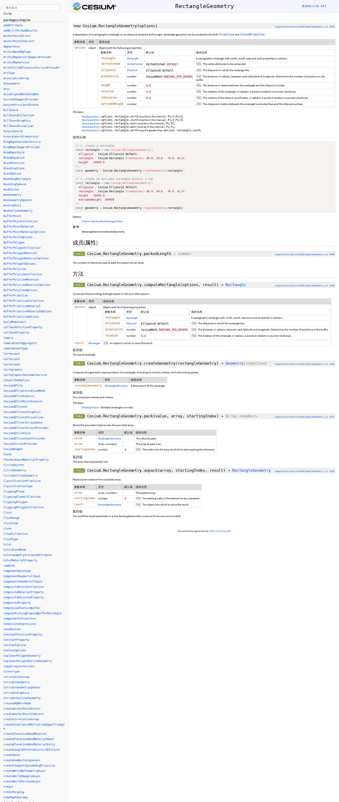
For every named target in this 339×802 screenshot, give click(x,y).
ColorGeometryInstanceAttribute (27, 555)
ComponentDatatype (17, 571)
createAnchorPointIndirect (23, 714)
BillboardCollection (18, 115)
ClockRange (11, 518)
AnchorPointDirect (17, 36)
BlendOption (12, 173)
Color (7, 544)
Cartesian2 (11, 353)
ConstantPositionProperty (22, 634)
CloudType (10, 539)
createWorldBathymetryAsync (24, 771)
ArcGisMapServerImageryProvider (27, 57)
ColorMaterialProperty (20, 560)
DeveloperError (91, 116)
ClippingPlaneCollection (22, 496)
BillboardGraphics (17, 120)
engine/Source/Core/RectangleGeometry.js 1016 (305, 26)
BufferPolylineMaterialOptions (26, 285)
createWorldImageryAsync (22, 776)
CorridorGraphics (16, 692)
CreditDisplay (13, 792)
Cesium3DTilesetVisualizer (23, 417)
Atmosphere (11, 83)
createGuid (11, 755)
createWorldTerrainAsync (22, 781)
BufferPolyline (14, 269)
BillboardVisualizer (18, 126)
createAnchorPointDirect (22, 708)
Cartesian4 (11, 364)
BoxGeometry (12, 194)
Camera (8, 338)
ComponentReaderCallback (22, 576)
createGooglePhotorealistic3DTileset (31, 749)
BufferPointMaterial (18, 226)
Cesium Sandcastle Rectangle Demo (102, 221)
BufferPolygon (13, 242)
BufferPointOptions (18, 237)
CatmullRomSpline (16, 380)
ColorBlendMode (14, 549)
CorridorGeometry (16, 682)
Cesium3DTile (13, 385)
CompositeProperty (17, 602)
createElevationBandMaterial (25, 733)
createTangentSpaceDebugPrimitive (29, 765)
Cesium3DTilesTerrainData (22, 422)
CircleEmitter (13, 465)
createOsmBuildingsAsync (22, 760)
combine (9, 565)
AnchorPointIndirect (18, 41)
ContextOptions (14, 650)
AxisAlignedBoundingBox (21, 94)
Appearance (11, 46)
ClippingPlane (13, 491)
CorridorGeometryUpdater (22, 687)
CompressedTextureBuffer (22, 608)
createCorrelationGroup (21, 719)
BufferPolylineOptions (20, 290)
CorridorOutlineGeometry (22, 698)
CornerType (11, 671)
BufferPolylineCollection (22, 274)
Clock (7, 512)
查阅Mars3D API (314, 6)
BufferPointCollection (20, 221)
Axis (6, 89)
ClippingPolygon (15, 502)
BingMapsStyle (13, 152)
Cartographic (13, 369)
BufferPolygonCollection (22, 247)
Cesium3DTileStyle (17, 433)
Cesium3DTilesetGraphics (22, 412)
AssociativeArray (16, 78)
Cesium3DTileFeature (18, 396)
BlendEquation (13, 157)
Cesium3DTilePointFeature (22, 401)
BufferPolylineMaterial (21, 279)
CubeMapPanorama (15, 797)
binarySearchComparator (21, 136)
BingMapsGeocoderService (22, 141)
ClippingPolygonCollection (23, 507)
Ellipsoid (132, 70)
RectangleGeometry (116, 385)
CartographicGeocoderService (25, 375)
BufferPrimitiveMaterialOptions (27, 311)
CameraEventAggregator (20, 343)
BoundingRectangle (17, 179)
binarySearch (13, 131)
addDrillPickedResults (20, 30)
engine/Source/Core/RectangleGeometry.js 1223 (305, 364)
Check (7, 454)
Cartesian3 (11, 359)
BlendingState (13, 168)
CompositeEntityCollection (23, 586)
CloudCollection (15, 534)
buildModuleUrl (14, 322)
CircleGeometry (14, 470)
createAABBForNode (17, 703)
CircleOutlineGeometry (20, 475)
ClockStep (10, 523)
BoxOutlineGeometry (18, 210)
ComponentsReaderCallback (22, 581)
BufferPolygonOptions (19, 263)
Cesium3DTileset (15, 406)
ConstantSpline (14, 645)
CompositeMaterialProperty (23, 592)
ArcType (9, 73)
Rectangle (133, 58)
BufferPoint (12, 216)
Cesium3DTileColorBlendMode (24, 390)
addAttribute (13, 25)
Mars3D (227, 531)
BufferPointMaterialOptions (24, 232)
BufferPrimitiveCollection (23, 300)
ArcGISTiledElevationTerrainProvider (31, 67)
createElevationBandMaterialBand (28, 739)
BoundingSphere (14, 184)
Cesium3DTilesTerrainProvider (26, 428)
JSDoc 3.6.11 (215, 531)
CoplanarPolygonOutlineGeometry (27, 661)
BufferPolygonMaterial (20, 253)
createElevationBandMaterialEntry (29, 744)
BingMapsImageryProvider (22, 147)
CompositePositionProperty (23, 597)
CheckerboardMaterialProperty (26, 459)
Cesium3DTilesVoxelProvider (24, 438)
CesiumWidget (13, 449)
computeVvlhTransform (19, 618)
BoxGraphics (12, 205)
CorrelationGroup (16, 677)
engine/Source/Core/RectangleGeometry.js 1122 (305, 471)
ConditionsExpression (19, 624)
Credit (8, 786)
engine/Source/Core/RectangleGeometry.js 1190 (305, 285)
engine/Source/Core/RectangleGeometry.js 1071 (305, 417)
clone (7, 528)
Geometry (235, 363)
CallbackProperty (16, 332)
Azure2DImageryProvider (21, 99)
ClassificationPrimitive (22, 481)
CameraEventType (15, 348)
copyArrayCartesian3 (18, 666)
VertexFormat (135, 64)
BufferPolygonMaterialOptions (26, 258)
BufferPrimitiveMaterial (22, 306)
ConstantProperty (16, 639)
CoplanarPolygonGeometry (22, 655)
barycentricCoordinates (21, 104)
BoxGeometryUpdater (18, 200)
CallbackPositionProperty (22, 327)
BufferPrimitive (15, 295)
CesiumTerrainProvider (20, 443)
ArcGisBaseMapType (17, 51)
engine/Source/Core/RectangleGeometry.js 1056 (305, 254)
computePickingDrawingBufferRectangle (32, 613)
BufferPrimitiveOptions (21, 316)
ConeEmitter (12, 629)
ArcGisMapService (16, 62)
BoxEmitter (11, 189)
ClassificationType (18, 486)
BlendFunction (13, 163)
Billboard (10, 110)
